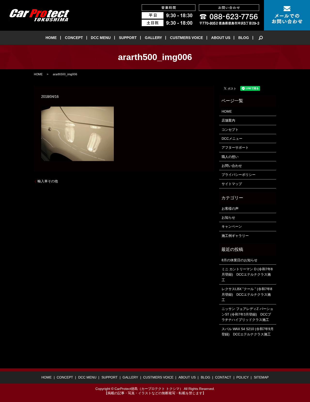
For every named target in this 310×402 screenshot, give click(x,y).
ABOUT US (220, 38)
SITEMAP (261, 377)
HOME (51, 38)
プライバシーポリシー (239, 175)
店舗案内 (228, 120)
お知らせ (228, 217)
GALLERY (153, 38)
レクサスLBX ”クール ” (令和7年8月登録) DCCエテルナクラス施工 (247, 294)
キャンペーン (232, 226)
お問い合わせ (232, 166)
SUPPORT (128, 38)
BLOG (243, 38)
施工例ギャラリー (235, 236)
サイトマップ (232, 184)
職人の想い (230, 157)
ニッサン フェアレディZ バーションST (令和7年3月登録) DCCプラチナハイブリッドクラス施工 (247, 314)
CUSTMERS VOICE (186, 38)
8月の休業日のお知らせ (239, 260)
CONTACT (223, 377)
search (260, 37)
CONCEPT (74, 38)
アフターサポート (235, 147)
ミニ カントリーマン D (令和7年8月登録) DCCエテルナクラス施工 (247, 274)
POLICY (242, 377)
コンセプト (230, 129)
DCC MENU (101, 38)
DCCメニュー (232, 138)
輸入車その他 (48, 181)
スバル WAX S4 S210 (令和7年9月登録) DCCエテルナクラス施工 (248, 331)
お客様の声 (230, 208)
